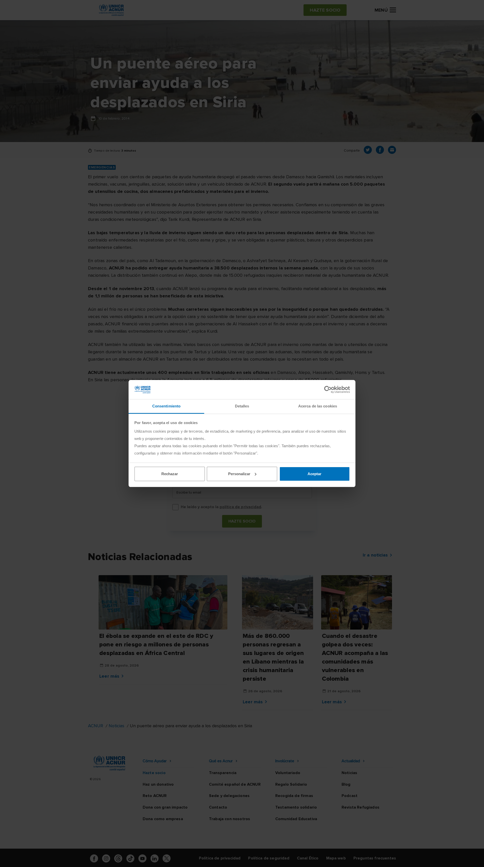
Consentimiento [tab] (166, 406)
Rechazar (169, 474)
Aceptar (314, 474)
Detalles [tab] (242, 406)
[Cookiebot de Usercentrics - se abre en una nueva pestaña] (328, 389)
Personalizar (239, 474)
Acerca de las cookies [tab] (317, 406)
